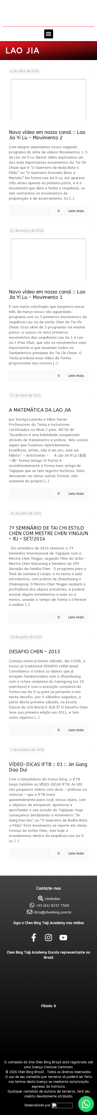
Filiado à (48, 1006)
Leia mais (76, 211)
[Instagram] (48, 937)
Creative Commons (58, 1067)
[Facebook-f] (33, 937)
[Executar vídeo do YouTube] (48, 100)
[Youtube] (63, 937)
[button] (48, 33)
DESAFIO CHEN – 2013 (34, 652)
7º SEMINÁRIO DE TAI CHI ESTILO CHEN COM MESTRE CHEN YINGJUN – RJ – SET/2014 (48, 533)
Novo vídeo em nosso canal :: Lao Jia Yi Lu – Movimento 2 (47, 135)
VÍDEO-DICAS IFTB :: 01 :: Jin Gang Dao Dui (48, 767)
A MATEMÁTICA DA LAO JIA (40, 410)
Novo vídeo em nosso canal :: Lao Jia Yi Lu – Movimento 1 (47, 294)
